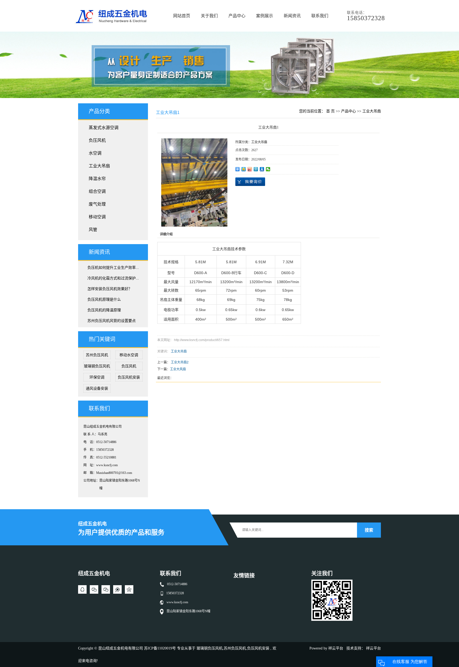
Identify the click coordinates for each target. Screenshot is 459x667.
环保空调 (97, 377)
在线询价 (250, 181)
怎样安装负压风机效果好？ (109, 289)
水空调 (95, 153)
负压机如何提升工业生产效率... (113, 267)
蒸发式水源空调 (103, 127)
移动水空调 (129, 355)
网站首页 (181, 16)
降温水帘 (97, 178)
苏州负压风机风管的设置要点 (111, 320)
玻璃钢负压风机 (97, 366)
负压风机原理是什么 (104, 299)
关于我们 (209, 16)
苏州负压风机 (97, 355)
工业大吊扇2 (180, 362)
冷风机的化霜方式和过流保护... (113, 278)
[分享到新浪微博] (250, 169)
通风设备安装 (97, 388)
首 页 (330, 111)
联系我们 (319, 16)
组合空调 (97, 191)
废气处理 (97, 204)
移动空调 (97, 217)
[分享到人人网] (262, 169)
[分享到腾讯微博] (256, 169)
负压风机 (97, 140)
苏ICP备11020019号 (160, 648)
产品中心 (236, 16)
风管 (93, 229)
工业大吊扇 (99, 166)
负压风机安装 (129, 377)
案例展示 (264, 16)
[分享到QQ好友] (82, 589)
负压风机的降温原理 (104, 310)
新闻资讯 (292, 16)
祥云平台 (335, 648)
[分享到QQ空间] (243, 169)
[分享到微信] (268, 169)
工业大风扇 (178, 369)
